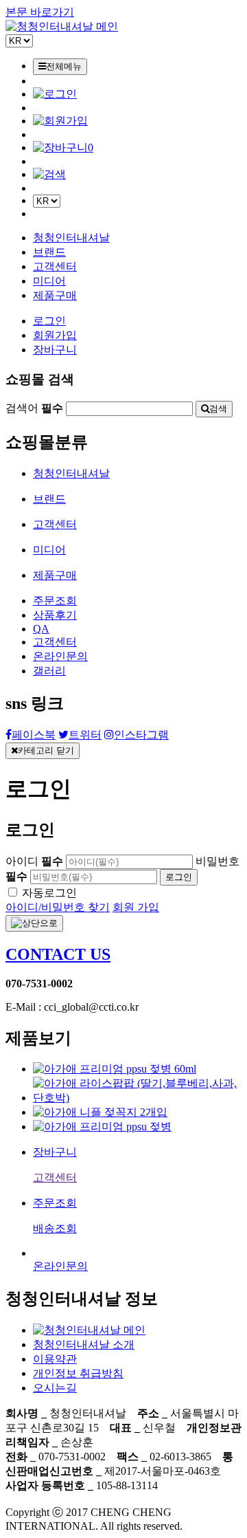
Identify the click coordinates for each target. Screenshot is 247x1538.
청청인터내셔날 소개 (83, 1344)
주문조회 (55, 600)
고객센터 (55, 266)
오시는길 (55, 1388)
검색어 (34, 408)
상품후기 (55, 615)
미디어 (49, 281)
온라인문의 (60, 656)
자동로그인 (49, 893)
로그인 (49, 321)
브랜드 (49, 252)
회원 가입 (136, 907)
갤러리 (49, 671)
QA (41, 629)
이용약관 (55, 1359)
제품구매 (55, 295)
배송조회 (55, 1228)
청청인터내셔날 (71, 237)
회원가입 (55, 335)
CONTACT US (57, 954)
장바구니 (55, 349)
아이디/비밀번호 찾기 (57, 907)
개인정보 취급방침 (78, 1373)
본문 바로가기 (39, 12)
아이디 (34, 861)
